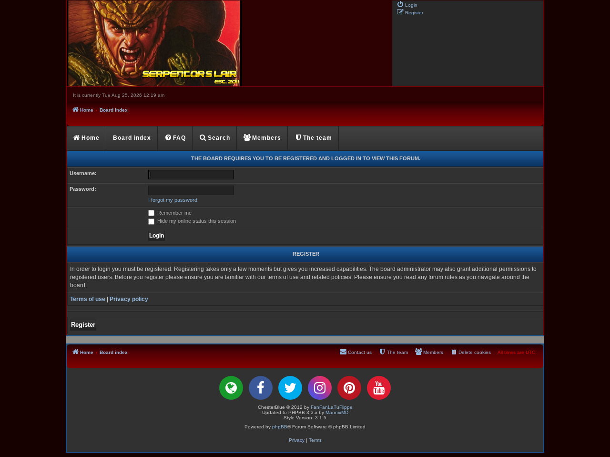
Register (83, 324)
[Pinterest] (349, 388)
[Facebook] (261, 388)
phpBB (279, 426)
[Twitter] (290, 388)
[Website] (231, 388)
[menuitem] (406, 4)
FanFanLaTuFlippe (332, 407)
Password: (83, 189)
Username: (83, 173)
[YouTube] (379, 388)
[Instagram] (320, 388)
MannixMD (336, 412)
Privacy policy (129, 299)
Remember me (174, 213)
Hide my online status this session (196, 221)
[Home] (229, 43)
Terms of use (87, 299)
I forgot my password (172, 200)
